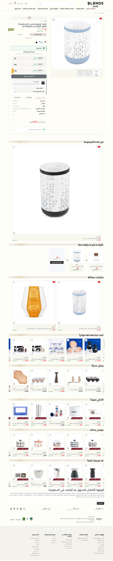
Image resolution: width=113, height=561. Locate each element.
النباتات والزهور (35, 553)
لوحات (37, 544)
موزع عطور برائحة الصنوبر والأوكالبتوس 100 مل (96, 266)
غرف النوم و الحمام (34, 555)
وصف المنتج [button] (17, 97)
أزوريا (60, 529)
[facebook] (14, 509)
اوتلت (101, 18)
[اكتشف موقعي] (14, 130)
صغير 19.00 (29, 38)
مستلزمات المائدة (67, 546)
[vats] (31, 519)
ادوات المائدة (68, 548)
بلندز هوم (99, 236)
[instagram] (21, 509)
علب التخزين (36, 551)
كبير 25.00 (21, 34)
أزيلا (46, 529)
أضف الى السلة (28, 76)
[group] (77, 73)
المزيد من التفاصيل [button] (40, 97)
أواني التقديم (69, 539)
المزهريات (36, 549)
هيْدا (53, 529)
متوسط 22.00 (39, 34)
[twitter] (17, 509)
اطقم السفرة (85, 540)
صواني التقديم (100, 542)
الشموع (53, 542)
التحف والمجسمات (34, 538)
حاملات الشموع (35, 546)
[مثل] (14, 147)
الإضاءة (37, 542)
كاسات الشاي (101, 546)
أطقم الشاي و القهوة (83, 538)
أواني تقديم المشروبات (66, 542)
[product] (56, 189)
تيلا (67, 529)
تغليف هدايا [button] (39, 88)
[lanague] (25, 4)
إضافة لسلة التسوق (56, 262)
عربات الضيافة (100, 551)
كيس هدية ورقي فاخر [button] (38, 91)
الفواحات (53, 540)
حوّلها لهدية (36, 81)
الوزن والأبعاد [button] (29, 97)
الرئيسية (101, 13)
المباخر (53, 538)
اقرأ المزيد (100, 503)
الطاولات (37, 540)
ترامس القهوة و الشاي (98, 538)
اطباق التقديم (68, 544)
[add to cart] (14, 232)
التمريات (102, 544)
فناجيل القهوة (100, 540)
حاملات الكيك (101, 549)
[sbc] (27, 519)
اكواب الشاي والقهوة (99, 553)
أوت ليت (95, 13)
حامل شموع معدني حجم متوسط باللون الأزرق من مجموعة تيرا (76, 266)
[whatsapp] (11, 509)
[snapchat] (24, 509)
